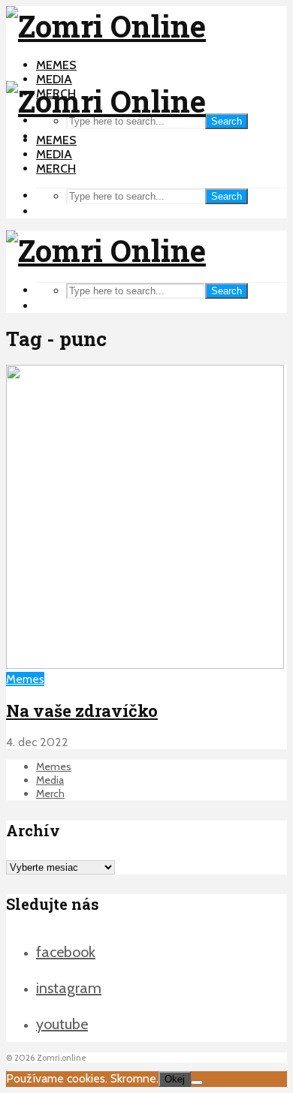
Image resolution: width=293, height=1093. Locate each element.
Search (226, 121)
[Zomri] (197, 1082)
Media (54, 79)
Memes (56, 65)
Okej (175, 1079)
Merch (56, 168)
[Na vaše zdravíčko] (145, 665)
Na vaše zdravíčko (82, 710)
